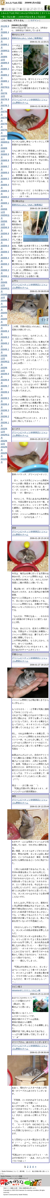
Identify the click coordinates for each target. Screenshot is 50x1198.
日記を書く (12, 17)
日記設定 (42, 17)
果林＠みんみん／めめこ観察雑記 (27, 38)
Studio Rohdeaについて (10, 1171)
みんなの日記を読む (30, 13)
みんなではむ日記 (11, 13)
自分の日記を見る (27, 17)
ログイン (35, 20)
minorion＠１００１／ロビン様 (26, 990)
